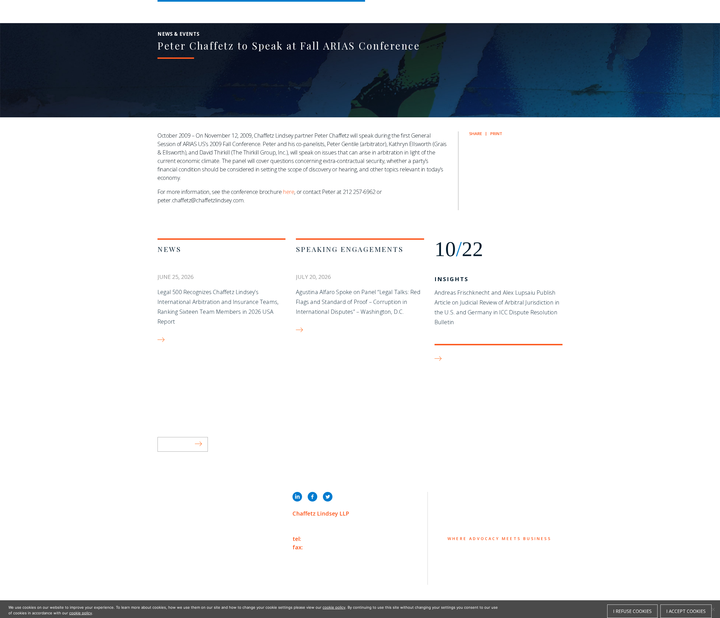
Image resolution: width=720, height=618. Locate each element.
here (288, 192)
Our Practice (181, 518)
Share (475, 133)
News (169, 249)
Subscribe (177, 444)
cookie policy (334, 607)
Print (496, 133)
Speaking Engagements (349, 249)
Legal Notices (215, 576)
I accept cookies (686, 611)
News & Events (183, 540)
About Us (174, 496)
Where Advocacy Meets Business (313, 10)
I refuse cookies (632, 611)
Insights (452, 279)
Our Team (174, 507)
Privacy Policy (174, 576)
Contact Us (178, 551)
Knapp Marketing (211, 588)
